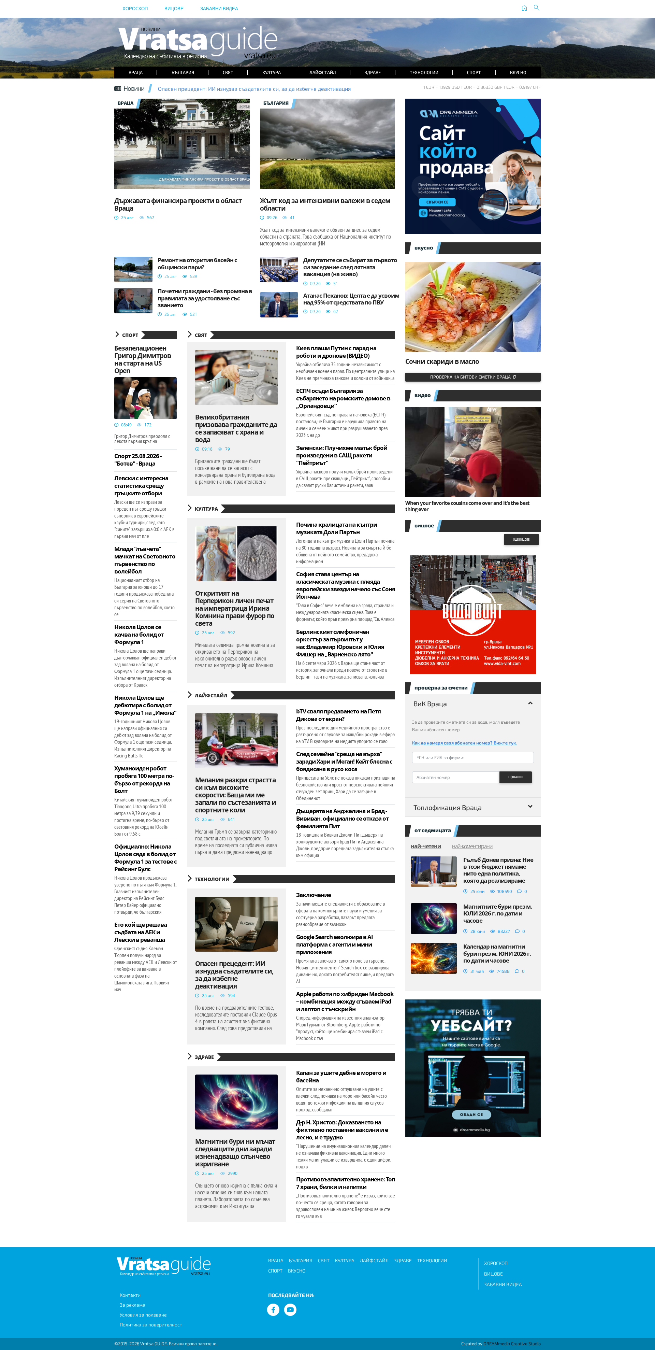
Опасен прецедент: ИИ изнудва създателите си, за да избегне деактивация (254, 88)
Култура (271, 72)
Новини (134, 88)
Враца (136, 72)
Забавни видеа (219, 8)
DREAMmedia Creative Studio (512, 1343)
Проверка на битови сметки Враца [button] (471, 377)
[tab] (473, 703)
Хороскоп (135, 8)
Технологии (424, 72)
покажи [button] (515, 777)
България (183, 72)
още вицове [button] (521, 539)
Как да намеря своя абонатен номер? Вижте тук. (464, 742)
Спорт (474, 72)
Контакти (130, 1295)
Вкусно (518, 72)
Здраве (373, 72)
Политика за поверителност (151, 1324)
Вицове (174, 8)
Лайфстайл (322, 72)
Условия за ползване (143, 1315)
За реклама (132, 1305)
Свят (228, 72)
